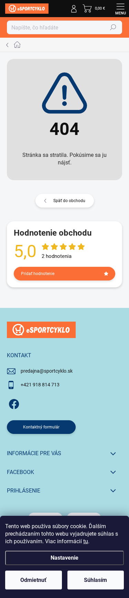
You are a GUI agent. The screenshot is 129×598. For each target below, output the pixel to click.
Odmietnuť (33, 580)
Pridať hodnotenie (37, 273)
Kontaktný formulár (41, 427)
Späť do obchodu (69, 200)
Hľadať (113, 27)
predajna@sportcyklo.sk (47, 371)
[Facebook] (13, 403)
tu (85, 541)
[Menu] (120, 8)
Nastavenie (64, 558)
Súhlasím (95, 580)
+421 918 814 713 (40, 384)
